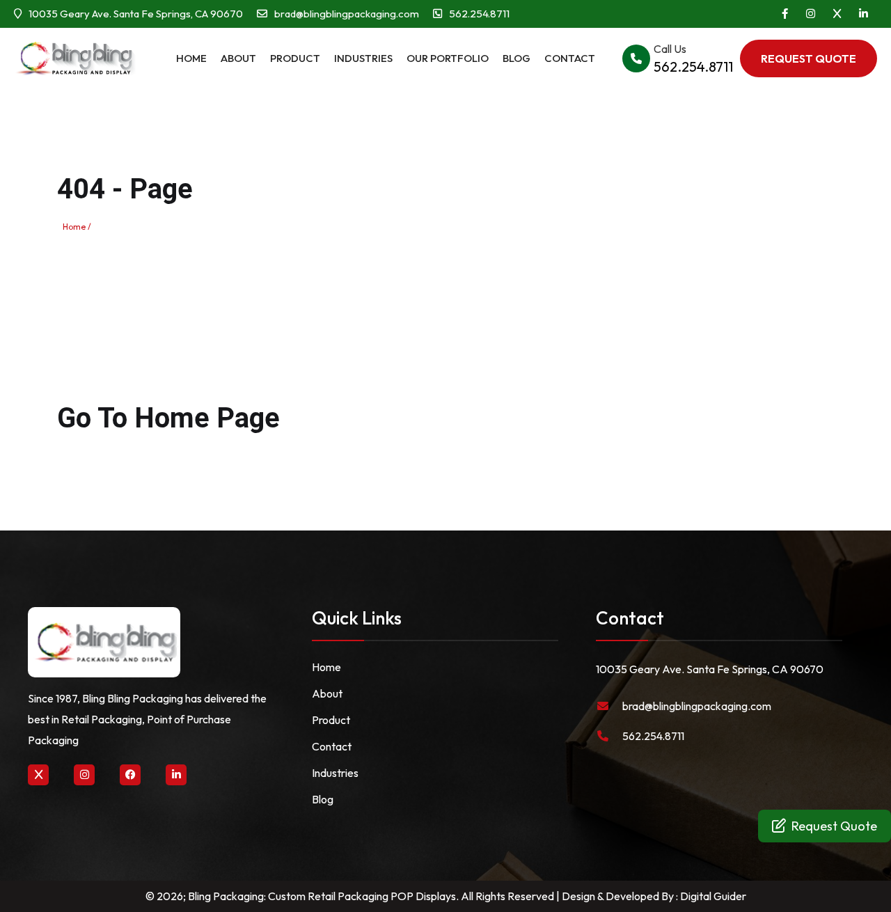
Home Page (207, 418)
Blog (516, 58)
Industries (363, 58)
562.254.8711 (653, 736)
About (238, 58)
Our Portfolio (448, 58)
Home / (77, 226)
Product (295, 58)
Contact (569, 58)
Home (191, 58)
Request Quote (834, 826)
